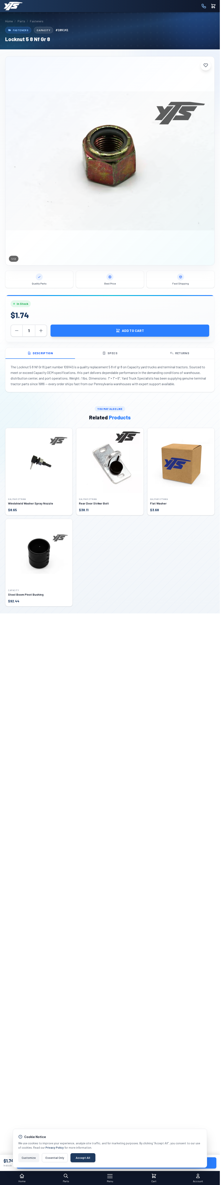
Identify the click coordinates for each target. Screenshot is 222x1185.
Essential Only (55, 1157)
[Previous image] (12, 161)
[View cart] (213, 6)
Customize (29, 1157)
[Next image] (208, 161)
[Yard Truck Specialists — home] (13, 6)
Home (9, 21)
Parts (21, 21)
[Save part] (205, 65)
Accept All (83, 1157)
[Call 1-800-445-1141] (204, 6)
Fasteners (36, 21)
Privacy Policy (55, 1147)
